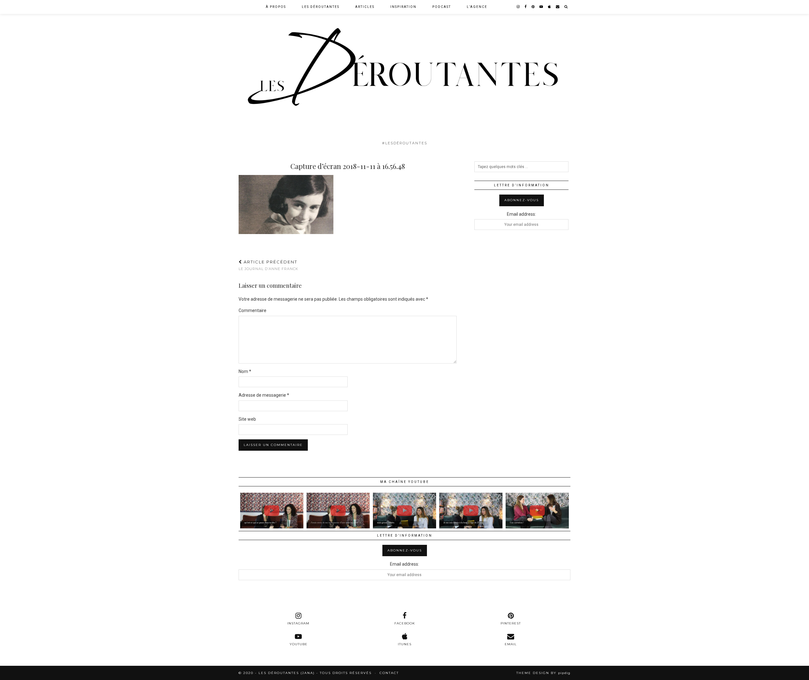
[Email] (558, 7)
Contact (389, 673)
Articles (364, 7)
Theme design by (543, 673)
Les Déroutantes (320, 7)
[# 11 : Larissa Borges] (271, 510)
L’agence (477, 7)
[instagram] (518, 7)
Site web (247, 419)
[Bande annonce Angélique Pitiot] (470, 510)
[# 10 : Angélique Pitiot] (404, 510)
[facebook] (526, 7)
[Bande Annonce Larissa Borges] (338, 510)
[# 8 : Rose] (537, 510)
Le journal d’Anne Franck (268, 265)
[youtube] (541, 7)
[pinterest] (533, 7)
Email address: (521, 214)
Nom (245, 371)
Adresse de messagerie (264, 395)
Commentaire (252, 310)
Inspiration (403, 7)
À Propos (276, 7)
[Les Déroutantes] (404, 68)
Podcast (441, 7)
